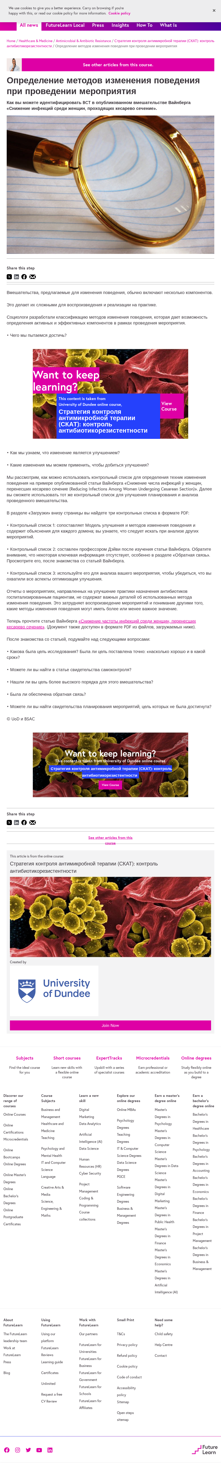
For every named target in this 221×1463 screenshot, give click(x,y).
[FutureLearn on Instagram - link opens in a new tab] (17, 1449)
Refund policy (127, 1355)
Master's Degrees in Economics (163, 1257)
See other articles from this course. (118, 64)
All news (29, 25)
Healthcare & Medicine (35, 41)
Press (98, 25)
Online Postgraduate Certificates (13, 1217)
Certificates (49, 1373)
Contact (161, 1355)
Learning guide (52, 1362)
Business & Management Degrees (126, 1215)
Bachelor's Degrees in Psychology (201, 1142)
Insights (120, 25)
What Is (168, 25)
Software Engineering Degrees (125, 1194)
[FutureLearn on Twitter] (28, 1449)
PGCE (121, 1176)
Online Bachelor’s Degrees (10, 1196)
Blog (6, 1373)
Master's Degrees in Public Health (164, 1215)
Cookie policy (127, 1366)
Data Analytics (90, 1123)
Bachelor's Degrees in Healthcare (201, 1121)
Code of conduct (129, 1377)
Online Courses (14, 1114)
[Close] (214, 10)
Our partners (88, 1334)
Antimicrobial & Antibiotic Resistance (83, 41)
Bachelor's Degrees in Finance (200, 1205)
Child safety (164, 1334)
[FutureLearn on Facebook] (7, 1449)
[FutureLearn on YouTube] (39, 1449)
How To (144, 25)
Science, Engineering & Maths (51, 1208)
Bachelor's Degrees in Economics (201, 1184)
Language (48, 1176)
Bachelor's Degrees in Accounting (201, 1163)
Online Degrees (14, 1164)
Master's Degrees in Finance (162, 1236)
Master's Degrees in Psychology (163, 1116)
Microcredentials (15, 1139)
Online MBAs (126, 1109)
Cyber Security (90, 1173)
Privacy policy (127, 1345)
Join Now (110, 1025)
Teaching (47, 1138)
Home (11, 41)
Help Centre (163, 1345)
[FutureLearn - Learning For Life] (205, 1449)
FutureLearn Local (65, 25)
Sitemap (123, 1402)
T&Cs (121, 1334)
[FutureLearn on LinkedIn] (49, 1449)
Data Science (89, 1148)
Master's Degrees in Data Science (166, 1166)
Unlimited (48, 1383)
